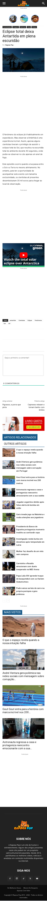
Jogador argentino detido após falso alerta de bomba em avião (30, 505)
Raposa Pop (9, 45)
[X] (30, 878)
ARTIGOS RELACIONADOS (20, 437)
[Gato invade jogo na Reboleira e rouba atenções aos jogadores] (9, 517)
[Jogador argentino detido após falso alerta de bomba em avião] (9, 505)
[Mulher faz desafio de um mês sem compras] (9, 554)
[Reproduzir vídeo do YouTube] (23, 255)
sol (9, 323)
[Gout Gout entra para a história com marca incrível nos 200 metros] (9, 480)
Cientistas (22, 320)
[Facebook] (10, 878)
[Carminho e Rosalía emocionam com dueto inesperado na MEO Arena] (9, 566)
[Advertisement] (23, 105)
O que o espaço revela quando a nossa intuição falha (21, 641)
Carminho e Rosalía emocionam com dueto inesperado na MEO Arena (27, 566)
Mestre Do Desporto (30, 888)
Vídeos (34, 27)
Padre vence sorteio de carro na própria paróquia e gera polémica (30, 591)
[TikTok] (23, 878)
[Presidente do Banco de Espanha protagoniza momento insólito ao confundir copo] (9, 529)
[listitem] (13, 19)
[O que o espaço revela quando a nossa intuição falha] (9, 452)
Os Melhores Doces (14, 888)
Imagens (15, 27)
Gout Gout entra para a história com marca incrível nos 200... (23, 711)
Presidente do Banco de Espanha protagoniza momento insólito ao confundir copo (30, 529)
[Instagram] (16, 878)
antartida (13, 320)
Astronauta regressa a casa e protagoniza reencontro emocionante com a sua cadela (30, 493)
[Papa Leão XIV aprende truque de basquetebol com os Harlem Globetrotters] (9, 578)
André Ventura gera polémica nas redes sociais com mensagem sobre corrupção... (23, 676)
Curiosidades (7, 27)
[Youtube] (37, 878)
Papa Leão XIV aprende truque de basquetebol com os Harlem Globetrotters (30, 579)
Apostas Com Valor (23, 891)
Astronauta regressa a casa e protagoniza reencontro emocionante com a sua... (19, 745)
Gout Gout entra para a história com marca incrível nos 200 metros (30, 480)
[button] (4, 3)
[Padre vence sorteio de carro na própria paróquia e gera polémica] (9, 591)
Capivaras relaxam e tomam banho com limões (36, 407)
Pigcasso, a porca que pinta (12, 406)
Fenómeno (38, 320)
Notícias (22, 27)
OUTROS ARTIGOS (15, 443)
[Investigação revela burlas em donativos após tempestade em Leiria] (9, 541)
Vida (28, 27)
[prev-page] (4, 600)
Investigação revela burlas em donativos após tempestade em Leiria (30, 542)
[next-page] (8, 600)
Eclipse (30, 320)
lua (5, 323)
